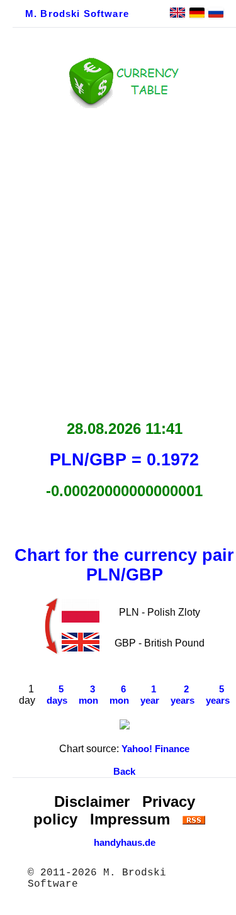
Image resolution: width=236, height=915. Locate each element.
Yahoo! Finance (155, 749)
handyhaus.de (124, 843)
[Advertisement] (118, 261)
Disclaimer (92, 801)
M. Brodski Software (77, 14)
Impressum (130, 819)
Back (124, 772)
